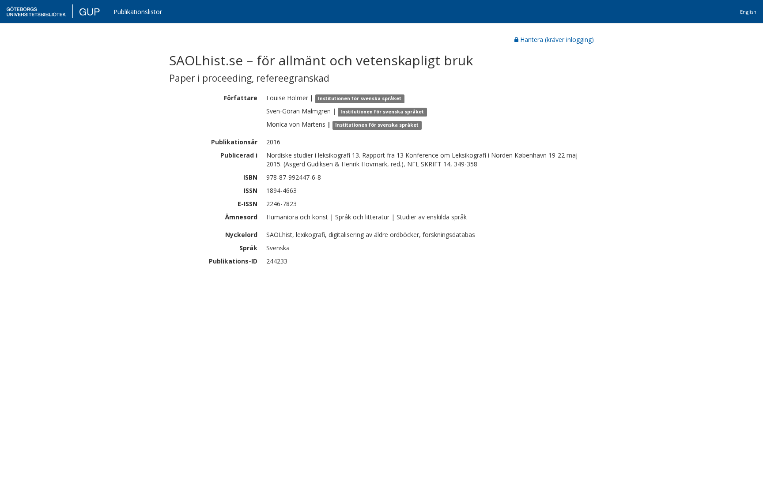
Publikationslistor (137, 12)
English (748, 11)
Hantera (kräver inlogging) (557, 39)
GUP (89, 11)
